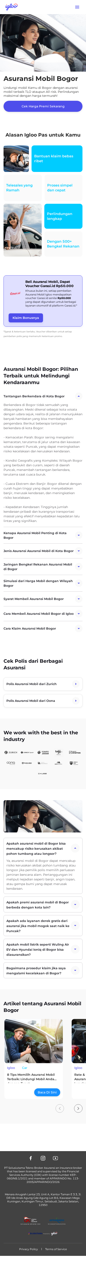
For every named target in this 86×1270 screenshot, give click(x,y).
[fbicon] (30, 1158)
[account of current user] (77, 7)
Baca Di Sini (47, 1092)
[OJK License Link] (30, 1221)
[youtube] (55, 1158)
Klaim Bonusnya (26, 318)
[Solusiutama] (43, 1234)
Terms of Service (56, 1249)
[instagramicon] (43, 1158)
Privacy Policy (28, 1249)
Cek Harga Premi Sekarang (43, 106)
